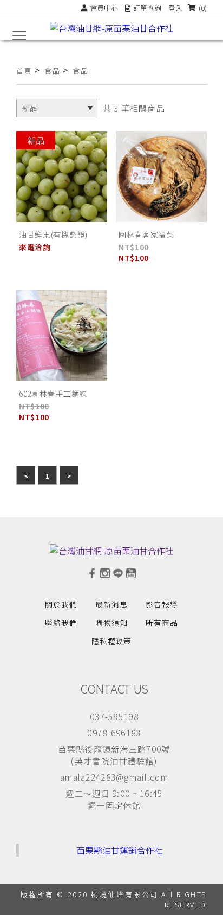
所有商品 (162, 622)
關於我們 (61, 604)
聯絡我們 (61, 622)
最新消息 (111, 604)
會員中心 (104, 8)
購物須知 (111, 622)
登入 (175, 8)
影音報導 (162, 604)
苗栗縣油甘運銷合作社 (119, 850)
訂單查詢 (147, 8)
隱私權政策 (111, 641)
